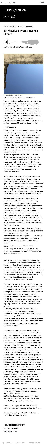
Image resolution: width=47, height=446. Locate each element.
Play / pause (7, 42)
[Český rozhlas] (8, 2)
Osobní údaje (21, 442)
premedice (30, 27)
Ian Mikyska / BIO (10, 431)
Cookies (9, 442)
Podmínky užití (34, 442)
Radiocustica (23, 9)
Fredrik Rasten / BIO (11, 428)
